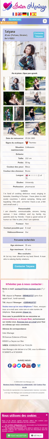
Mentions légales (9, 384)
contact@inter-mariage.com (28, 289)
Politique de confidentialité (24, 384)
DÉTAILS (37, 436)
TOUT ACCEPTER (18, 436)
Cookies (39, 384)
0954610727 (28, 296)
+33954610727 (29, 302)
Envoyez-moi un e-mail (27, 322)
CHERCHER (16, 20)
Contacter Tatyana (38, 34)
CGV (34, 384)
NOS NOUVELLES (9, 23)
